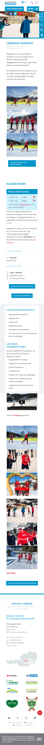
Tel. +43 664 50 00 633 (14, 637)
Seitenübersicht (16, 723)
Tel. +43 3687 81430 (13, 640)
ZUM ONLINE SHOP (15, 9)
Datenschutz (19, 725)
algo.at (28, 725)
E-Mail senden (11, 645)
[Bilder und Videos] (41, 29)
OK (39, 739)
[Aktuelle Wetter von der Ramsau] (41, 24)
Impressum (30, 723)
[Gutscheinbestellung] (41, 35)
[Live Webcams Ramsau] (41, 19)
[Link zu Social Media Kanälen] (41, 14)
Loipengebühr (24, 204)
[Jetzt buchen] (34, 197)
